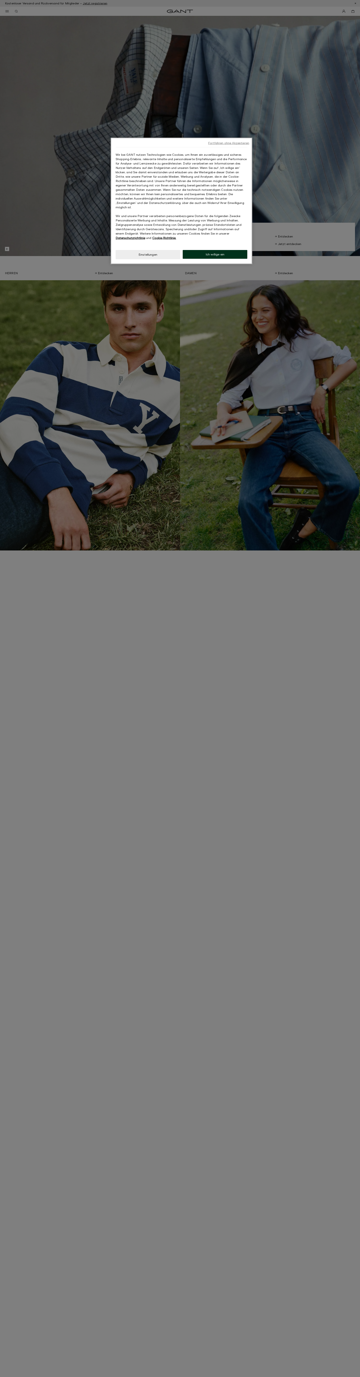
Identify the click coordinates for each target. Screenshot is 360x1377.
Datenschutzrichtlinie (130, 238)
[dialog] (181, 201)
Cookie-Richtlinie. (164, 238)
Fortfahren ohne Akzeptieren (228, 143)
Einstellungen (148, 254)
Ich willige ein (215, 254)
